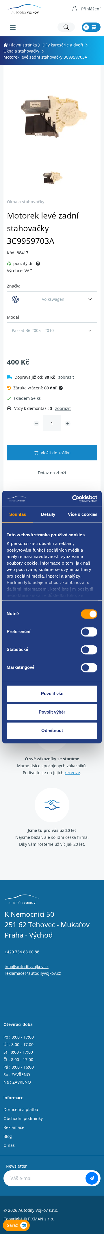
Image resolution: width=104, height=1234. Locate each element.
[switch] (89, 631)
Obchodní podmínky (23, 1118)
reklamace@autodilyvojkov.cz (33, 973)
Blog (7, 1136)
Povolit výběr (52, 712)
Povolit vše (52, 693)
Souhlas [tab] (17, 514)
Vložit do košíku (55, 452)
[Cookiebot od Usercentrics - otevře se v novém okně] (73, 499)
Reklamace (13, 1127)
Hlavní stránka (23, 45)
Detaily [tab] (48, 514)
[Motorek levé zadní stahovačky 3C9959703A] (52, 117)
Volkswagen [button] (53, 299)
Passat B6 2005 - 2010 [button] (33, 330)
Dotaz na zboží (52, 472)
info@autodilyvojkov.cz (27, 966)
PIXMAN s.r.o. (41, 1219)
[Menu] (13, 27)
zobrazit (66, 377)
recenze (72, 772)
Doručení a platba (20, 1109)
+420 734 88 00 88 (22, 952)
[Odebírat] (92, 1178)
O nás (9, 1145)
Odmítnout (52, 730)
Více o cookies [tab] (82, 514)
